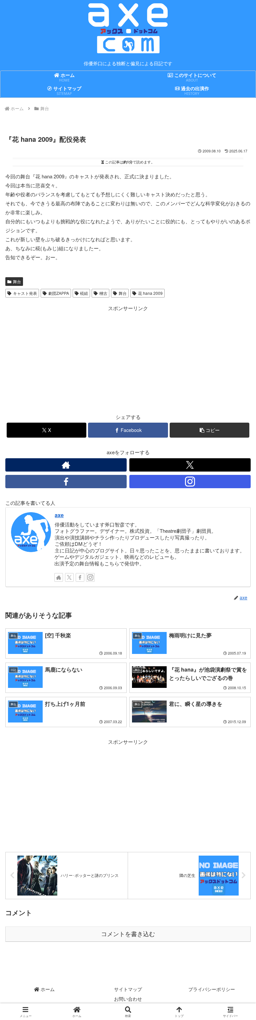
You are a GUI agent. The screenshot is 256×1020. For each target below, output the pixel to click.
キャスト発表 (25, 293)
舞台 (17, 281)
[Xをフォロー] (190, 465)
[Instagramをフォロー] (190, 481)
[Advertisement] (67, 359)
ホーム (47, 989)
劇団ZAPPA (58, 293)
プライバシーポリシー (211, 989)
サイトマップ (128, 989)
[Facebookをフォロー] (66, 481)
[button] (209, 430)
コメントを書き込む (128, 934)
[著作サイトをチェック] (66, 465)
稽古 (103, 293)
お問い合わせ (128, 998)
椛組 (84, 293)
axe (59, 515)
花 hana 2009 (150, 293)
